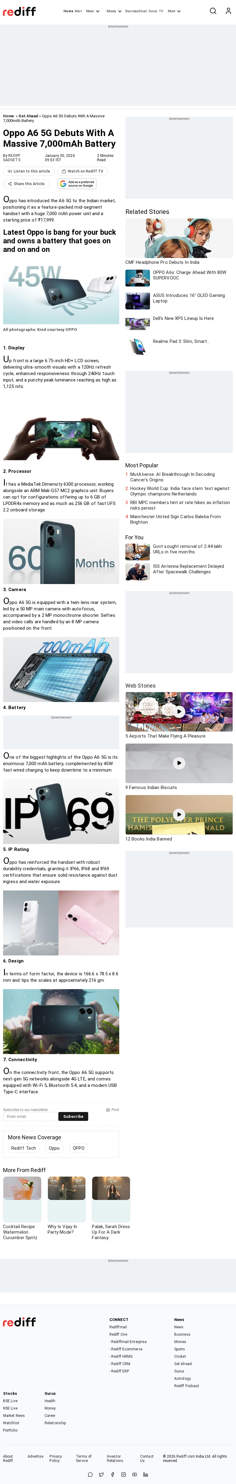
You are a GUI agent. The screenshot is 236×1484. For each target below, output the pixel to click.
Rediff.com (185, 1456)
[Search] (213, 11)
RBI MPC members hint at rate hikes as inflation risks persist (180, 505)
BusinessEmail (136, 11)
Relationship (55, 1423)
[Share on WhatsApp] (90, 1475)
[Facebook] (112, 1475)
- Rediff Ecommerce (125, 1349)
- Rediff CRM (119, 1364)
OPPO (79, 1148)
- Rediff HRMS (120, 1356)
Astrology (182, 1378)
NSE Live (10, 1408)
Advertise (36, 1456)
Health (50, 1401)
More (171, 11)
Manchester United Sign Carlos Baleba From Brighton (175, 519)
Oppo (54, 1148)
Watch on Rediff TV (85, 171)
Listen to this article (32, 171)
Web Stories (140, 685)
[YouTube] (134, 1475)
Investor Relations (115, 1458)
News (90, 11)
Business (182, 1334)
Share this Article (29, 184)
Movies (180, 1342)
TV (161, 11)
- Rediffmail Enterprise (128, 1342)
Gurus (153, 11)
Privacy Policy (55, 1458)
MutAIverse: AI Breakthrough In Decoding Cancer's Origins (172, 477)
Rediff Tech (23, 1148)
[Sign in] (228, 11)
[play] (179, 712)
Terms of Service (84, 1458)
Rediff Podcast (186, 1386)
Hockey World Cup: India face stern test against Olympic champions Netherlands (180, 491)
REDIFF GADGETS (11, 158)
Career (50, 1416)
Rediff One (118, 1334)
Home (68, 11)
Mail (78, 11)
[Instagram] (123, 1475)
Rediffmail (118, 1327)
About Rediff (8, 1458)
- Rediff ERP (119, 1371)
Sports (179, 1349)
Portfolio (10, 1430)
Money (111, 11)
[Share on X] (101, 1475)
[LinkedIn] (145, 1475)
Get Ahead (28, 116)
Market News (14, 1416)
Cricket (180, 1356)
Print (115, 1110)
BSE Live (10, 1401)
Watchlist (11, 1423)
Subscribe (73, 1116)
